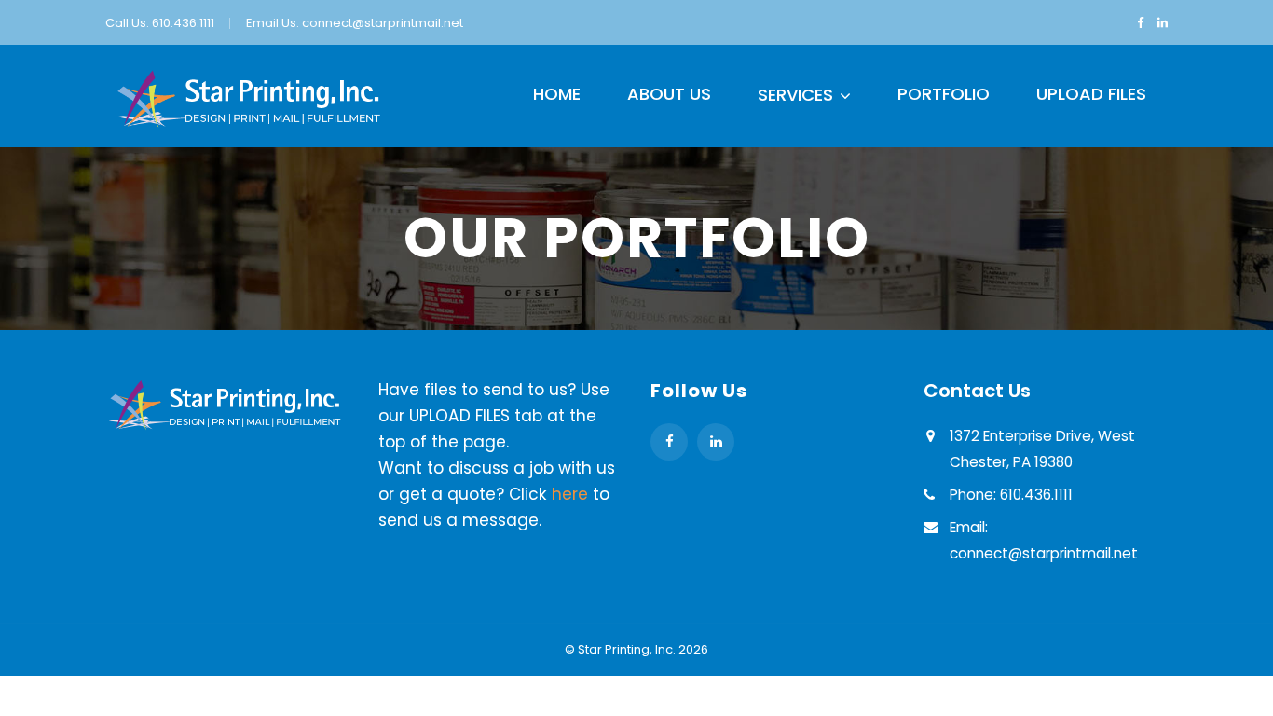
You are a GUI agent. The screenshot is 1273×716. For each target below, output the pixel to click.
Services (795, 94)
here (570, 494)
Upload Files (1091, 93)
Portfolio (943, 93)
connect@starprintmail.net (382, 23)
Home (557, 93)
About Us (669, 93)
